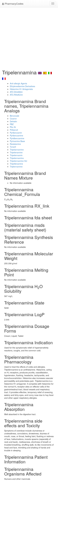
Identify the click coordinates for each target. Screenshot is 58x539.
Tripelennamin (16, 155)
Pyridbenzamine (17, 138)
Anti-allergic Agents (18, 83)
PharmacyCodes (13, 3)
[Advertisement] (29, 37)
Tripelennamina (17, 158)
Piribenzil (14, 129)
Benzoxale (14, 115)
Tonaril (13, 146)
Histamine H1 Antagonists (21, 89)
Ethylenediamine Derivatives (22, 86)
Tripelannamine (17, 149)
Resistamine (15, 144)
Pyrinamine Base (17, 141)
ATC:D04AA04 (16, 91)
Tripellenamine (16, 163)
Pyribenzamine (16, 135)
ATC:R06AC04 (16, 94)
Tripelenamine (16, 152)
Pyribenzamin (16, 132)
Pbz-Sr (13, 127)
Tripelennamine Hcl (18, 160)
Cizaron (13, 118)
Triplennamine (16, 166)
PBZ (12, 124)
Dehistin (13, 121)
